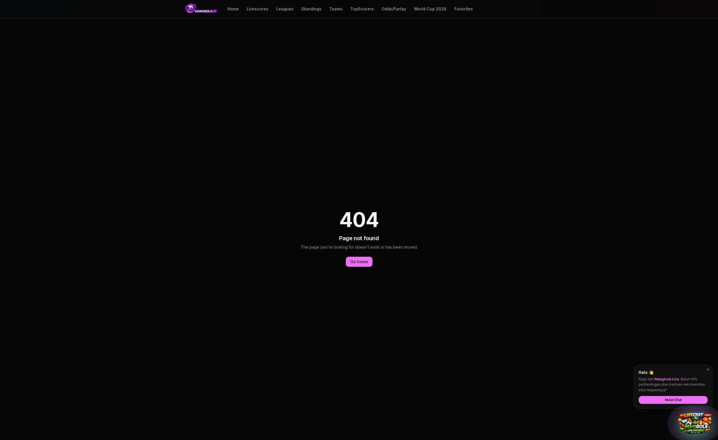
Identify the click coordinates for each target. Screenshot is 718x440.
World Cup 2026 (430, 8)
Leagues (284, 8)
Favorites (463, 8)
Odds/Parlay (394, 8)
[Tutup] (708, 369)
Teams (335, 8)
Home (233, 8)
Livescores (257, 8)
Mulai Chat (673, 400)
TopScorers (362, 8)
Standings (311, 8)
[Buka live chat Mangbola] (695, 423)
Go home (359, 261)
